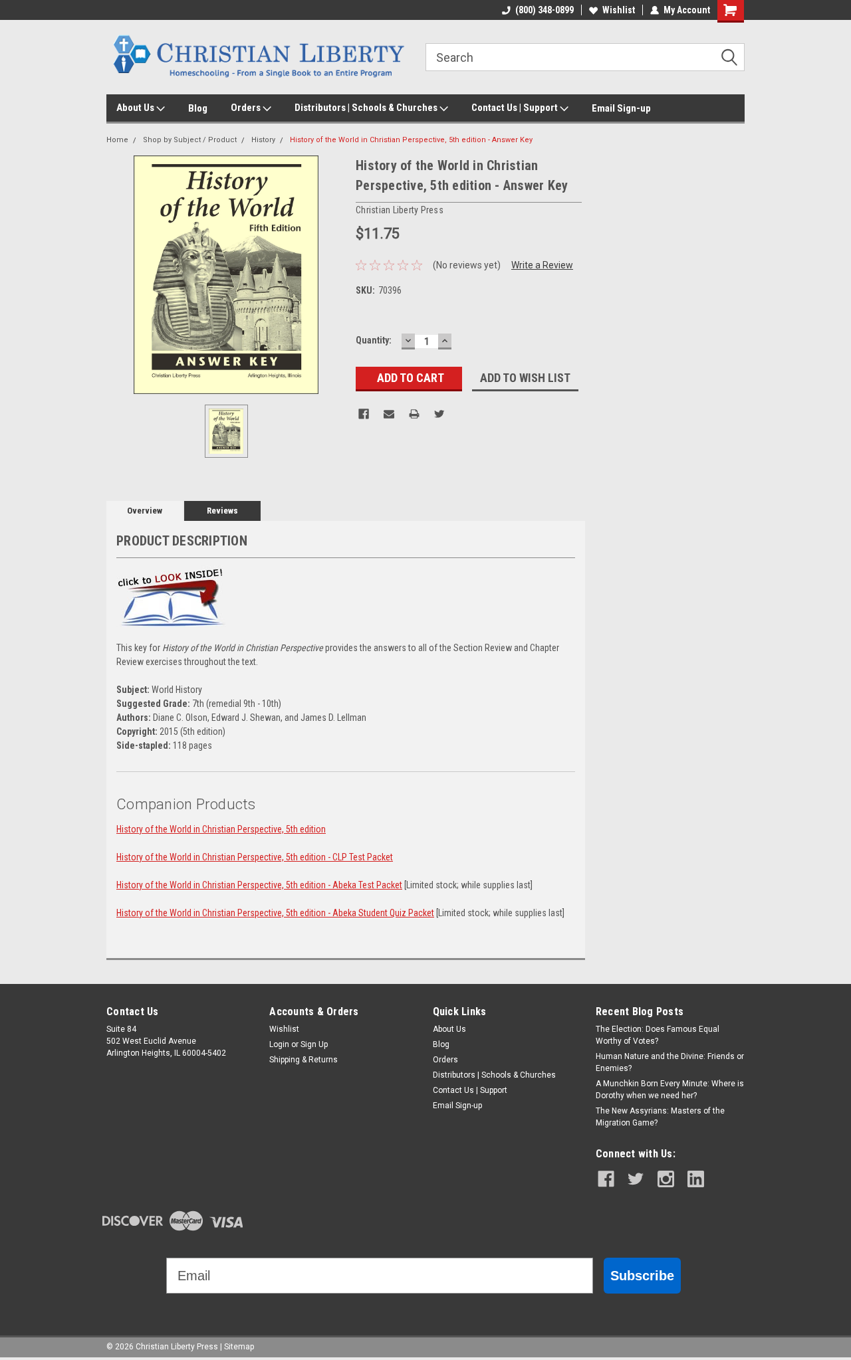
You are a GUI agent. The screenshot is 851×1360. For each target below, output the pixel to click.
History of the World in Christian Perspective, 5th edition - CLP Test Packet (254, 857)
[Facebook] (363, 414)
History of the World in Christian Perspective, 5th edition (221, 829)
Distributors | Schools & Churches (367, 108)
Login (279, 1044)
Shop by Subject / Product (190, 140)
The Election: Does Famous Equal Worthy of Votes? (657, 1035)
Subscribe (642, 1275)
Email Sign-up (621, 108)
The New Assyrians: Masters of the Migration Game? (660, 1116)
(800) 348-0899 (544, 10)
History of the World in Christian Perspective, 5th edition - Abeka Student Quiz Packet (275, 913)
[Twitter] (439, 414)
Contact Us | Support (515, 108)
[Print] (414, 414)
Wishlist (618, 10)
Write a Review (542, 265)
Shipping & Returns (303, 1059)
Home (117, 140)
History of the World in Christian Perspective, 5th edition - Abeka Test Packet (259, 885)
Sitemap (239, 1346)
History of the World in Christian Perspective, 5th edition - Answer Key (411, 140)
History (263, 140)
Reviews (222, 511)
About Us (136, 108)
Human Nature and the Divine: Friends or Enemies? (670, 1062)
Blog (197, 108)
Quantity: (374, 340)
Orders (247, 108)
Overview (144, 511)
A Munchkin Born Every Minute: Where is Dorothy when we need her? (670, 1089)
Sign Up (314, 1044)
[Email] (389, 414)
